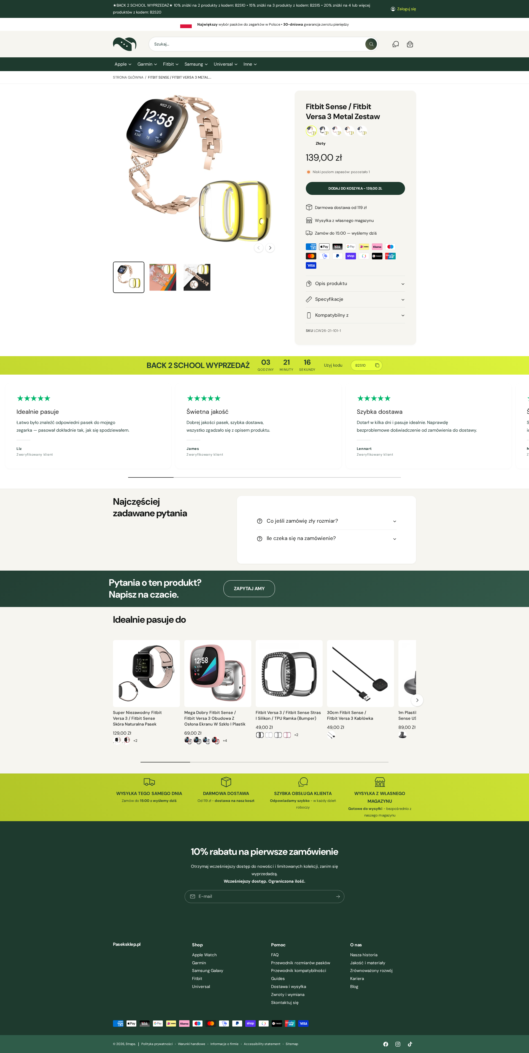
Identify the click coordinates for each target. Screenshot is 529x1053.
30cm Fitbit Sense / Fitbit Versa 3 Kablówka (350, 715)
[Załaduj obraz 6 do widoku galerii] (163, 277)
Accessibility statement (262, 1044)
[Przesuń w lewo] (258, 247)
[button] (122, 64)
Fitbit (168, 64)
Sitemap (292, 1044)
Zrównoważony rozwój (371, 970)
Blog (354, 986)
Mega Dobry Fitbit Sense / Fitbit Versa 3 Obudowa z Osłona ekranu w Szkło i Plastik (214, 718)
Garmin (144, 64)
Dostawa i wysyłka (288, 986)
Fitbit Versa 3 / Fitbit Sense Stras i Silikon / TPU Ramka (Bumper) (288, 715)
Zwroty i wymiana (287, 994)
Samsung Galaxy (207, 970)
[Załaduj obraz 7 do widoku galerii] (197, 277)
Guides (278, 978)
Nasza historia (363, 955)
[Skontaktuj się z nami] (395, 44)
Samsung (194, 64)
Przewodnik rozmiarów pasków (300, 963)
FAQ (275, 955)
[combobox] (263, 44)
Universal (223, 64)
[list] (264, 24)
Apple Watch (204, 955)
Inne (248, 64)
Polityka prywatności (156, 1044)
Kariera (357, 978)
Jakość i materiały (367, 963)
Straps (130, 1044)
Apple (121, 64)
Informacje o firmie (224, 1044)
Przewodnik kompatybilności (298, 970)
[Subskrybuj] (338, 896)
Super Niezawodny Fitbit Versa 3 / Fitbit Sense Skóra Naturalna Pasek (137, 718)
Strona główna (128, 77)
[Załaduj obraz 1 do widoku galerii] (128, 277)
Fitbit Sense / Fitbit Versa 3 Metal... (180, 77)
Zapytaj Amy (249, 588)
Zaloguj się (406, 8)
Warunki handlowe (191, 1044)
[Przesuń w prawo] (270, 247)
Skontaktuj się (285, 1002)
